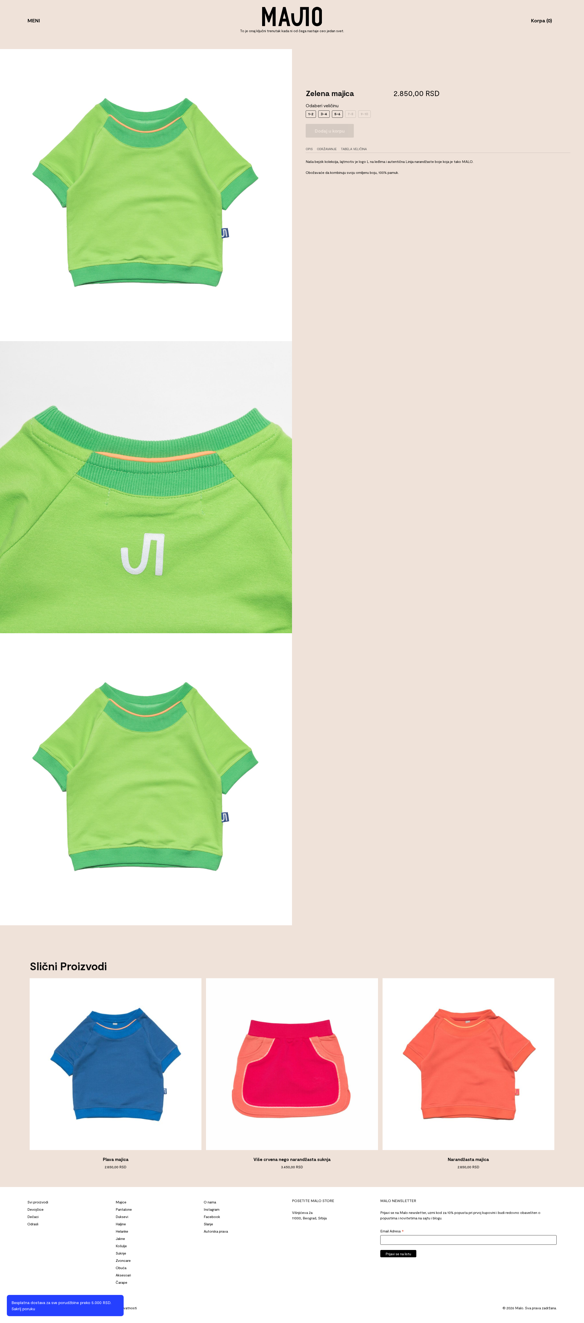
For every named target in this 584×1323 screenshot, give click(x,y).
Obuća (121, 1267)
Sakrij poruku (23, 1308)
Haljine (121, 1224)
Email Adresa (392, 1231)
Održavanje (327, 149)
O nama (210, 1202)
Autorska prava (216, 1231)
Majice (121, 1202)
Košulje (121, 1246)
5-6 (337, 114)
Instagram (211, 1209)
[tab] (311, 149)
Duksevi (122, 1216)
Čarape (121, 1282)
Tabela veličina (354, 149)
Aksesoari (123, 1275)
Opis (309, 149)
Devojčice (35, 1209)
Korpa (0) (541, 20)
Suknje (121, 1253)
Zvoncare (123, 1260)
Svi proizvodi (37, 1202)
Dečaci (33, 1216)
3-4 (324, 114)
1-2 (310, 114)
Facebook (212, 1216)
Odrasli (32, 1224)
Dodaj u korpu (330, 130)
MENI (33, 20)
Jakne (120, 1238)
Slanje (208, 1224)
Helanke (122, 1231)
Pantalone (124, 1209)
